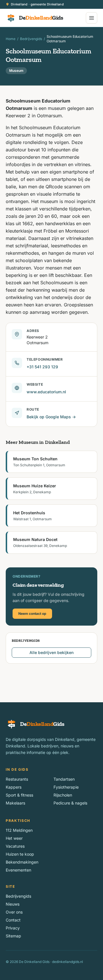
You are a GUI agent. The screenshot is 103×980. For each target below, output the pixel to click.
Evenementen (18, 870)
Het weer (14, 838)
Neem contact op (32, 613)
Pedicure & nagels (70, 803)
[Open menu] (91, 18)
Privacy (13, 927)
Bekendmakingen (22, 862)
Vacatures (15, 846)
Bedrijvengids (31, 39)
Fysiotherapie (66, 787)
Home (10, 39)
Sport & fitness (19, 795)
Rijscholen (63, 795)
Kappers (13, 787)
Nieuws (12, 904)
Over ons (14, 912)
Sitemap (13, 935)
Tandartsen (64, 779)
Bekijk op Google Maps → (51, 416)
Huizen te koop (20, 854)
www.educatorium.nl (46, 391)
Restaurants (17, 779)
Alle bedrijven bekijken (51, 652)
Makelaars (15, 803)
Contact (13, 920)
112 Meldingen (19, 830)
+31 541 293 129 (42, 366)
